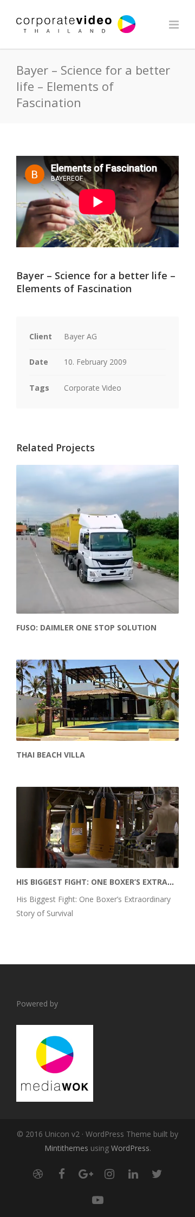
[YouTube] (97, 1200)
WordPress (130, 1148)
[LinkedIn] (133, 1174)
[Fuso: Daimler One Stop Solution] (97, 539)
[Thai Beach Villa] (97, 700)
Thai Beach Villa (50, 754)
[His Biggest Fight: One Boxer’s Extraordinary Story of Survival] (97, 827)
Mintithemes (66, 1148)
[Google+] (85, 1174)
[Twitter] (157, 1174)
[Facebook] (62, 1174)
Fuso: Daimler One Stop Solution (86, 627)
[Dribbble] (38, 1174)
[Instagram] (109, 1174)
